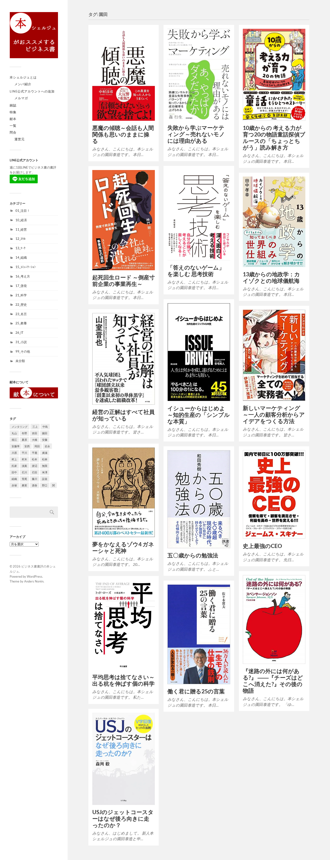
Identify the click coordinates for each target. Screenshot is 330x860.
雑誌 (13, 105)
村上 (14, 459)
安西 (27, 446)
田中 (14, 472)
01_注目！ (22, 211)
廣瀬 (44, 452)
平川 (24, 452)
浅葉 (24, 465)
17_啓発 (21, 286)
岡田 (37, 446)
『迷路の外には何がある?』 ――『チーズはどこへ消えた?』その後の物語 (273, 681)
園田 (44, 433)
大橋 (34, 439)
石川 (24, 472)
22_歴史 (21, 304)
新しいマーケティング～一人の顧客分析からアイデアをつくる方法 (274, 414)
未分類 (20, 361)
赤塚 (14, 485)
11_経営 (21, 229)
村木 (24, 459)
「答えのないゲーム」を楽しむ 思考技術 (195, 270)
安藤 (44, 439)
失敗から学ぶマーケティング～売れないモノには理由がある (196, 134)
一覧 (13, 126)
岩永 (47, 446)
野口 (44, 485)
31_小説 (21, 342)
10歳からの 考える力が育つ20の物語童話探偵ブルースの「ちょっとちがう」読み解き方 (274, 138)
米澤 (44, 472)
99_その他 (22, 351)
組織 (14, 478)
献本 (13, 119)
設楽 (44, 478)
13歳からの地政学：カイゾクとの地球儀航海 (271, 277)
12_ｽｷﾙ (20, 239)
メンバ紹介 (22, 84)
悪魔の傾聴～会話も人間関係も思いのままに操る (123, 134)
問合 (13, 132)
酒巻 (34, 485)
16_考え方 (22, 276)
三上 (35, 426)
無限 (44, 465)
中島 (45, 426)
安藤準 (16, 446)
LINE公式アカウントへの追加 (32, 91)
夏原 (24, 439)
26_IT (19, 332)
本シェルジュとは (23, 77)
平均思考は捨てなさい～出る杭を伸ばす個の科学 (123, 680)
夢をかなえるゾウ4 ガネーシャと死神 (123, 547)
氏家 (14, 465)
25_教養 (21, 323)
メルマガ (21, 98)
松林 (44, 459)
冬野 (24, 433)
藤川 (34, 478)
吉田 (34, 433)
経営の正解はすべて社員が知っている (123, 415)
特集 (13, 112)
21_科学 (21, 295)
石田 (34, 472)
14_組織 (21, 257)
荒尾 (24, 478)
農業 (24, 485)
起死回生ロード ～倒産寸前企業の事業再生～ (123, 280)
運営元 (19, 139)
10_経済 (21, 220)
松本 (34, 459)
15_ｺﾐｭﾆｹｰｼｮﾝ (25, 267)
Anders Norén (33, 581)
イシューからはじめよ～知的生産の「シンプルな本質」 (198, 415)
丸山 (14, 433)
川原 (14, 452)
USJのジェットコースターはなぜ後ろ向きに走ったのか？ (123, 818)
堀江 (14, 439)
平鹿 (34, 452)
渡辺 (34, 465)
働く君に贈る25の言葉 (196, 691)
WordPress (34, 576)
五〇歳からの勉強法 (192, 555)
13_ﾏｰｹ (20, 248)
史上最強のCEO (262, 546)
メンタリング (20, 426)
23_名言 (21, 314)
